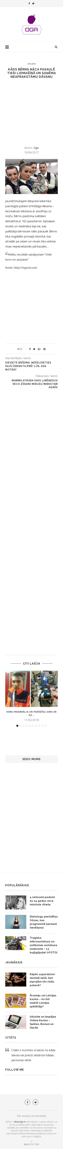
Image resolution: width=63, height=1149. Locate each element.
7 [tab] (36, 726)
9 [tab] (42, 726)
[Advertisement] (31, 112)
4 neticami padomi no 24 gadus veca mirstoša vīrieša (42, 901)
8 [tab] (39, 726)
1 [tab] (17, 726)
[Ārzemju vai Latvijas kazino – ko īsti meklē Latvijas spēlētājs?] (15, 1001)
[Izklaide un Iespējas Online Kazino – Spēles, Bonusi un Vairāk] (15, 1022)
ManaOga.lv (19, 1121)
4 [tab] (27, 726)
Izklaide (31, 64)
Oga (36, 148)
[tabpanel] (31, 696)
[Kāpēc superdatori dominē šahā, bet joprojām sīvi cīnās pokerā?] (15, 980)
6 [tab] (33, 726)
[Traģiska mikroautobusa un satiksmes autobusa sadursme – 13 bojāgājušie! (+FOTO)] (15, 943)
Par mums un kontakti (31, 1116)
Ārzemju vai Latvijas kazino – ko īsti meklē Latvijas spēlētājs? (43, 1001)
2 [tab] (20, 726)
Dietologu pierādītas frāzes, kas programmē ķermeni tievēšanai (44, 922)
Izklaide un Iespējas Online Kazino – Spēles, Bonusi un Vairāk (43, 1022)
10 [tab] (46, 726)
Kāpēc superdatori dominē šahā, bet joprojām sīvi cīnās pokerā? (42, 980)
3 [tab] (24, 726)
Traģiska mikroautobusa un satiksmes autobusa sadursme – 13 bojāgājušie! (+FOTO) (43, 945)
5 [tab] (30, 726)
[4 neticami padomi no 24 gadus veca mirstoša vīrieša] (15, 902)
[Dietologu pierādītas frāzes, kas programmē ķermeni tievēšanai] (15, 922)
